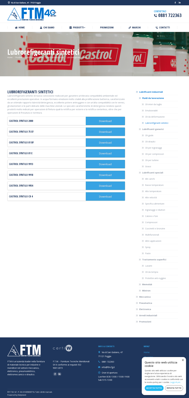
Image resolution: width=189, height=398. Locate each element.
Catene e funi (151, 216)
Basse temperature (154, 185)
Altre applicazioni (153, 241)
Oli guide (149, 135)
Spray (147, 247)
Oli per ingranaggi (153, 147)
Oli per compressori (154, 154)
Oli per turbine (152, 160)
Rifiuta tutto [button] (174, 388)
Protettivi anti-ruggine (155, 278)
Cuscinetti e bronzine (155, 228)
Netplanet (22, 395)
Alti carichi (150, 178)
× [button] (183, 360)
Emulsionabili (151, 110)
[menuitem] (20, 27)
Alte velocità (151, 197)
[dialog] (164, 376)
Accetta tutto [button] (154, 388)
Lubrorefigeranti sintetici (156, 123)
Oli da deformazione (155, 116)
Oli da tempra (151, 272)
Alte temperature (153, 191)
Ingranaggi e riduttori (155, 209)
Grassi (148, 166)
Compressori (151, 222)
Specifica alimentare (154, 203)
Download (105, 121)
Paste (148, 253)
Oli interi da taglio (153, 104)
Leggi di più (175, 382)
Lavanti (148, 265)
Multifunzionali (152, 234)
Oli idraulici (150, 141)
